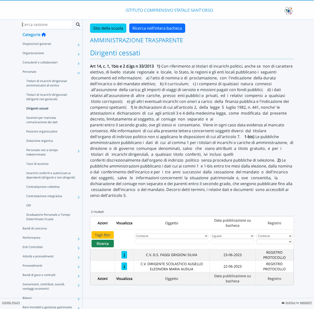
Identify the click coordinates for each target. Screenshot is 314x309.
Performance (31, 238)
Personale (29, 72)
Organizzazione (33, 53)
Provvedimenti (32, 265)
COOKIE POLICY (11, 302)
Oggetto (171, 223)
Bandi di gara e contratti (39, 275)
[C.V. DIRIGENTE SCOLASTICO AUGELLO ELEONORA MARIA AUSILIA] (124, 266)
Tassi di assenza (37, 164)
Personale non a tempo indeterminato (42, 152)
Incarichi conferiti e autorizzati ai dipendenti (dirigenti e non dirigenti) (50, 175)
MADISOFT (306, 302)
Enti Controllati (33, 247)
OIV (28, 205)
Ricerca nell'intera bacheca (157, 28)
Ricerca (103, 243)
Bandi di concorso (35, 228)
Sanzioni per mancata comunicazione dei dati (42, 120)
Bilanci (27, 298)
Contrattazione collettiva (43, 187)
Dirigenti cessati (37, 108)
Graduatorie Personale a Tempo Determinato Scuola (48, 217)
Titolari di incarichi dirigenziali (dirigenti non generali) (46, 97)
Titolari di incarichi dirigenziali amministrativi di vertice (46, 83)
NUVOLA (290, 302)
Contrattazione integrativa (44, 196)
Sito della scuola (108, 28)
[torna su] (304, 294)
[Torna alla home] (43, 34)
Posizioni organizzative (41, 131)
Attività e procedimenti (38, 256)
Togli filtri (102, 235)
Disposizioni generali (37, 44)
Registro (274, 223)
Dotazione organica (39, 141)
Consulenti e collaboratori (40, 62)
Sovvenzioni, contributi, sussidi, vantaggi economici (44, 286)
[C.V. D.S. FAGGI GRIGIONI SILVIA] (124, 255)
